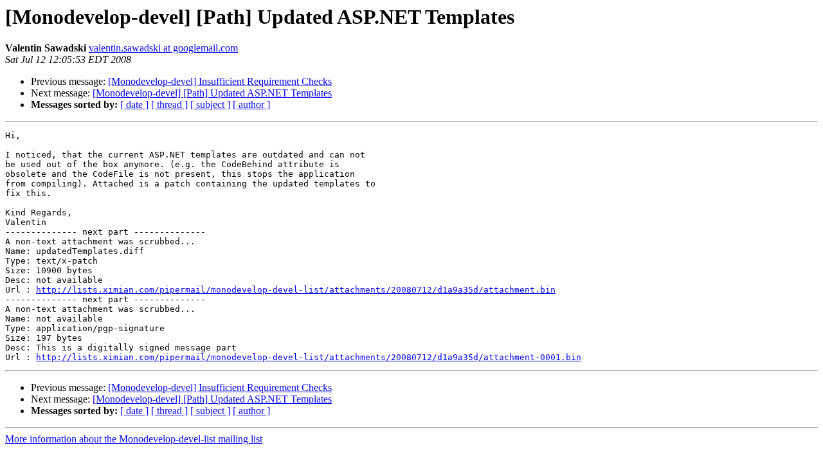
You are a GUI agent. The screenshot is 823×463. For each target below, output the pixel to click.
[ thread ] (169, 104)
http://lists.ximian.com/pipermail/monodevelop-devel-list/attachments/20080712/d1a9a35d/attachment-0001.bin (308, 357)
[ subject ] (210, 104)
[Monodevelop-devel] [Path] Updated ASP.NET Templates (212, 92)
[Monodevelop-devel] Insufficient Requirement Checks (220, 81)
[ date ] (134, 104)
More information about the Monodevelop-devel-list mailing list (133, 438)
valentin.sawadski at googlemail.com (163, 47)
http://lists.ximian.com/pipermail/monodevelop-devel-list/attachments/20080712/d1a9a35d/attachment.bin (296, 290)
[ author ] (251, 104)
